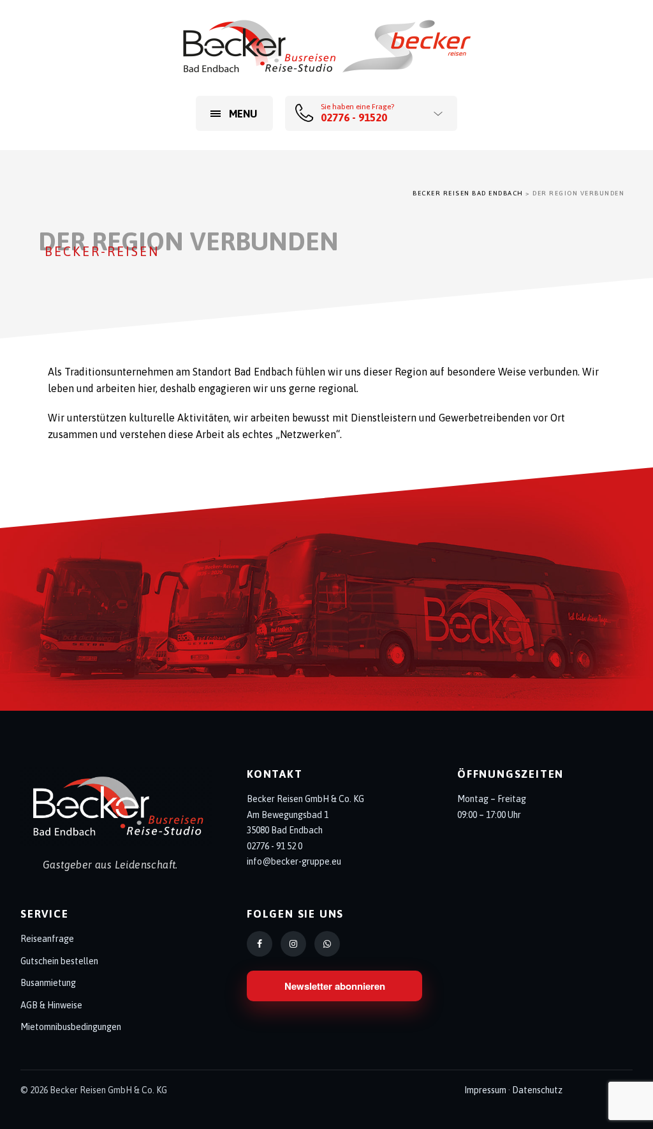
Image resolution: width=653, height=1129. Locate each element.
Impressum (485, 1090)
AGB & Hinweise (51, 1005)
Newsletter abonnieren (334, 986)
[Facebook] (259, 944)
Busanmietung (48, 983)
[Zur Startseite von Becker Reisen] (116, 807)
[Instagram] (293, 944)
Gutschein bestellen (59, 961)
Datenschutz (537, 1090)
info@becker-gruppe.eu (294, 861)
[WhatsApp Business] (327, 944)
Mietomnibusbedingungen (70, 1027)
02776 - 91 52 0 (274, 846)
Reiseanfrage (47, 939)
